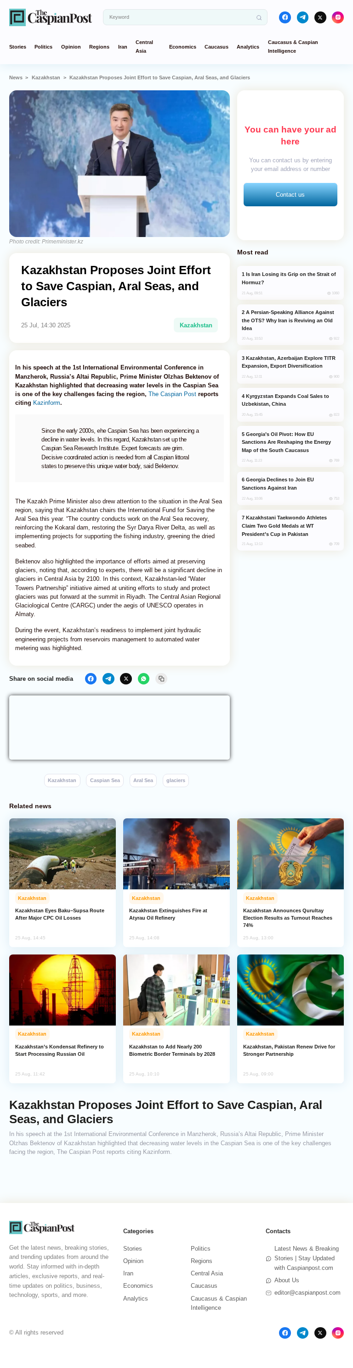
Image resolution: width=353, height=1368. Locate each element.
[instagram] (338, 17)
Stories (17, 47)
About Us (286, 1280)
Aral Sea (143, 780)
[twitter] (320, 17)
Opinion (71, 47)
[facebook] (285, 17)
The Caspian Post (172, 394)
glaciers (175, 780)
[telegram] (303, 17)
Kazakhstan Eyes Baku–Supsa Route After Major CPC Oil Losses (59, 914)
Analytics (248, 47)
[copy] (161, 679)
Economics (182, 47)
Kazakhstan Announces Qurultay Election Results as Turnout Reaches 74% (287, 918)
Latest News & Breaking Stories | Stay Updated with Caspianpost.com (306, 1258)
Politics (43, 47)
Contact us (290, 194)
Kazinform (46, 402)
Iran (122, 47)
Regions (99, 47)
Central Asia (207, 1273)
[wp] (144, 679)
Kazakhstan (46, 77)
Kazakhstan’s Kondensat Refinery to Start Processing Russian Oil (59, 1050)
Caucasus (216, 47)
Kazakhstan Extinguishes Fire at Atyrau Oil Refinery (168, 914)
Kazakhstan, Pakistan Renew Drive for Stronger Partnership (289, 1050)
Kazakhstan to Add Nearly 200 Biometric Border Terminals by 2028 (172, 1050)
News (16, 77)
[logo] (50, 17)
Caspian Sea (105, 780)
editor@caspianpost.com (307, 1292)
